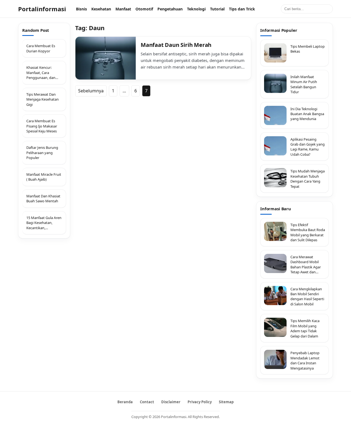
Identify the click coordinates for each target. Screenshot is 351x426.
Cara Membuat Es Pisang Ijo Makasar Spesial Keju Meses (41, 126)
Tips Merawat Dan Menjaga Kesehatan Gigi (42, 99)
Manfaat (123, 9)
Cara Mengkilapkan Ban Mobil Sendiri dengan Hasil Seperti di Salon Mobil (307, 296)
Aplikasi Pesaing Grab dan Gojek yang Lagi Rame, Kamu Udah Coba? (307, 147)
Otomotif (144, 9)
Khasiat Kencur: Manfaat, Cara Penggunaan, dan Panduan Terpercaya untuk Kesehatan (43, 72)
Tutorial (217, 9)
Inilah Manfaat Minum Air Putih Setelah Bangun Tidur (303, 84)
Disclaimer (170, 401)
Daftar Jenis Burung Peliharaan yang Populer (42, 152)
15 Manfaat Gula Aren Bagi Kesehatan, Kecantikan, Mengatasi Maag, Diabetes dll (43, 222)
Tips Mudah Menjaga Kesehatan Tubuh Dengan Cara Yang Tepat (307, 179)
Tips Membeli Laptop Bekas (307, 49)
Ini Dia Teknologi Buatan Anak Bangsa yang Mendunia (307, 113)
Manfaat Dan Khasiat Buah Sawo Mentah (43, 198)
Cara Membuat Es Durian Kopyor (40, 48)
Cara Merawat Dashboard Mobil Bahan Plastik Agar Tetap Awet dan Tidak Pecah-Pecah (305, 264)
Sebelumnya (91, 91)
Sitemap (226, 401)
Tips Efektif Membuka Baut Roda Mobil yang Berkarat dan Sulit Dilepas (307, 232)
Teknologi (196, 9)
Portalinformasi (42, 9)
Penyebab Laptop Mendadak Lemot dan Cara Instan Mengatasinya (304, 360)
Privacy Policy (200, 401)
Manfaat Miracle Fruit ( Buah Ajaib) (43, 177)
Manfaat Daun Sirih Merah (176, 45)
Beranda (125, 401)
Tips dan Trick (242, 9)
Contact (147, 401)
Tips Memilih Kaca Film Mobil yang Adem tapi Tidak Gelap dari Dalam (304, 328)
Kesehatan (101, 9)
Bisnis (81, 9)
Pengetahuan (170, 9)
